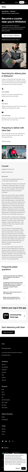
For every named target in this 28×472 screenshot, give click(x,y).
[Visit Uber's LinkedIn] (2, 441)
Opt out (18, 468)
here (20, 464)
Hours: (4, 172)
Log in (16, 2)
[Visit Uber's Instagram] (9, 441)
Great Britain (5, 11)
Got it (23, 468)
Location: (4, 169)
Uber (3, 2)
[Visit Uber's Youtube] (6, 441)
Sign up (22, 2)
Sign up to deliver (8, 332)
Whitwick (12, 11)
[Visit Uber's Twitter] (13, 441)
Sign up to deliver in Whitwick (12, 35)
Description (5, 176)
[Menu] (26, 2)
